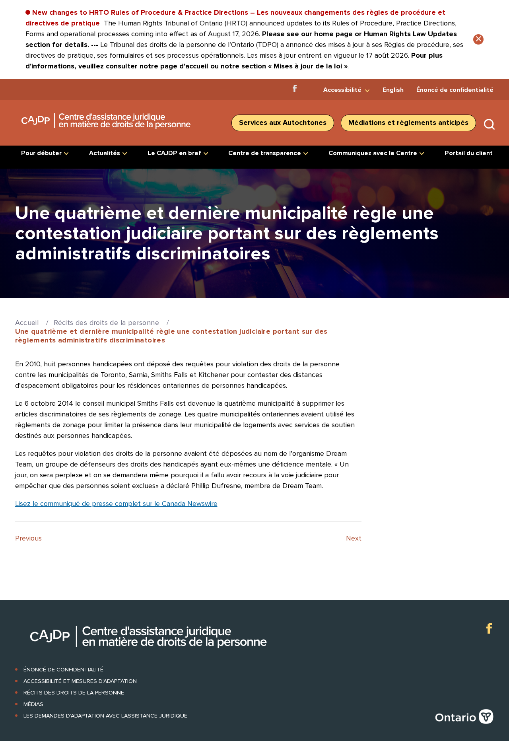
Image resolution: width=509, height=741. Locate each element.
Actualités (104, 153)
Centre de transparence (264, 153)
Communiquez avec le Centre (372, 153)
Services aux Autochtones (282, 122)
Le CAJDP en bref (174, 153)
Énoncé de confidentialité (454, 90)
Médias (33, 704)
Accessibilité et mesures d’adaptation (80, 681)
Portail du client (469, 153)
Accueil (27, 322)
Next (353, 538)
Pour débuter (41, 153)
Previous (28, 538)
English (393, 90)
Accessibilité (342, 90)
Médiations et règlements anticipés (408, 122)
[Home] (107, 131)
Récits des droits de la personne (106, 322)
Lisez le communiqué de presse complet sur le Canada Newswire (116, 503)
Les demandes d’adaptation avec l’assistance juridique (105, 715)
